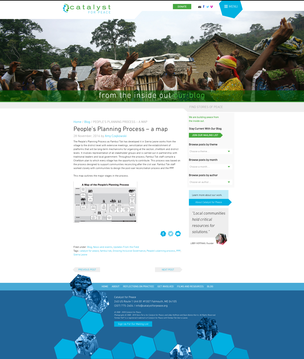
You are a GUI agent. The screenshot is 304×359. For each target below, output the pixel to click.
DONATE (182, 6)
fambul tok (106, 251)
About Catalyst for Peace (208, 202)
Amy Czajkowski (116, 136)
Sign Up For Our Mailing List (133, 324)
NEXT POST (168, 269)
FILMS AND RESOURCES (191, 286)
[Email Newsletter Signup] (206, 137)
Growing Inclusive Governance (129, 251)
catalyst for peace (89, 251)
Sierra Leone (80, 254)
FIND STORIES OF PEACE (206, 107)
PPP (178, 251)
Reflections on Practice (139, 286)
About (117, 286)
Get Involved (167, 286)
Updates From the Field (126, 247)
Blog (87, 122)
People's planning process (161, 251)
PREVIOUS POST (87, 269)
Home (77, 122)
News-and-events (102, 247)
